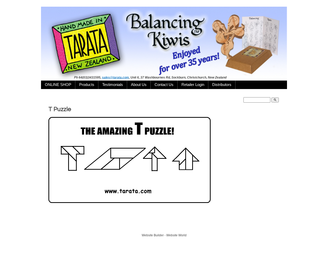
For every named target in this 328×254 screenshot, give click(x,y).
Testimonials (112, 85)
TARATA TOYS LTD (165, 226)
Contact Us (164, 85)
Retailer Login (192, 85)
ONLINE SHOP (58, 85)
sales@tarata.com (115, 77)
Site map (187, 226)
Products (86, 85)
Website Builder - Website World (164, 235)
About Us (139, 85)
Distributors (221, 85)
